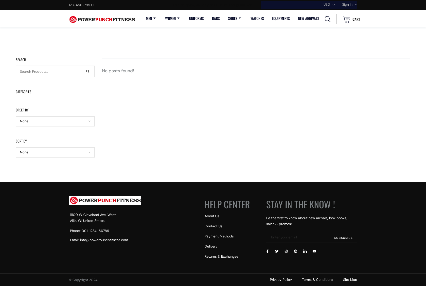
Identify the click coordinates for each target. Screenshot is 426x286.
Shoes (232, 18)
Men (149, 18)
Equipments (281, 18)
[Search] (88, 71)
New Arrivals (308, 18)
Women (170, 18)
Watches (257, 18)
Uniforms (196, 18)
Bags (216, 18)
